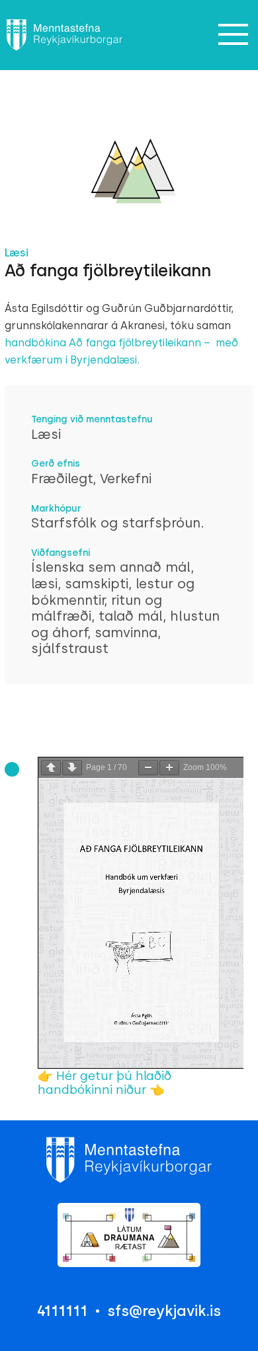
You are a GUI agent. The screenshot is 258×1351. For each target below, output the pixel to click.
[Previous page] (51, 767)
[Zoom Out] (148, 767)
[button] (232, 35)
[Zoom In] (169, 767)
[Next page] (72, 767)
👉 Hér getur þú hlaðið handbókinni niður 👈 (104, 1083)
